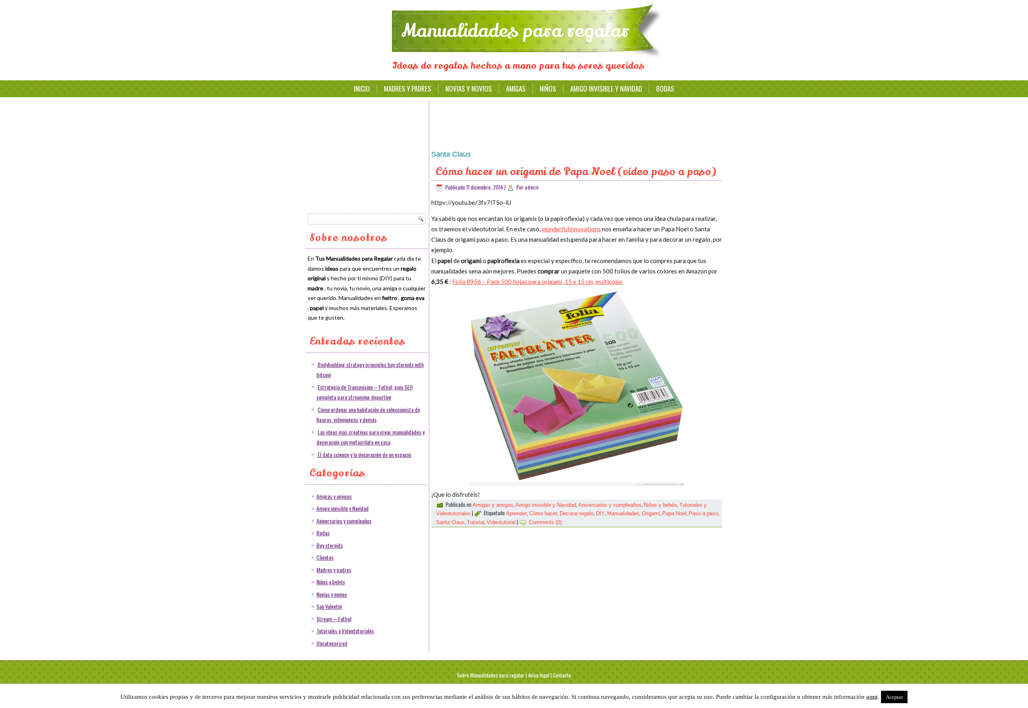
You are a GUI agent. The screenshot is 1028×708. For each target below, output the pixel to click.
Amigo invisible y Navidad (606, 89)
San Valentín (329, 606)
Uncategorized (331, 643)
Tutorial (475, 522)
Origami (651, 513)
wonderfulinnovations (572, 229)
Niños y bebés (330, 581)
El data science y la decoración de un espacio (365, 454)
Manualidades (623, 513)
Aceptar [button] (894, 697)
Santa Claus (450, 522)
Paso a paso (703, 513)
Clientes (325, 557)
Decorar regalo (577, 513)
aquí (871, 697)
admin (532, 187)
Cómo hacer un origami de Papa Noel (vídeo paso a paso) (576, 172)
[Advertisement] (368, 154)
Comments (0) (545, 522)
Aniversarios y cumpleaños (343, 520)
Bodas (665, 89)
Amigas (516, 89)
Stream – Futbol (333, 618)
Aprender (516, 513)
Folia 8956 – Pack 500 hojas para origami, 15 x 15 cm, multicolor (537, 281)
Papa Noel (674, 513)
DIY (600, 513)
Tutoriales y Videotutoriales (345, 630)
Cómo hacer (543, 513)
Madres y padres (407, 89)
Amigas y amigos (334, 496)
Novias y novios (468, 89)
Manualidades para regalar (515, 31)
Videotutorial (501, 522)
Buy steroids (329, 545)
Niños (548, 89)
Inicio (362, 89)
